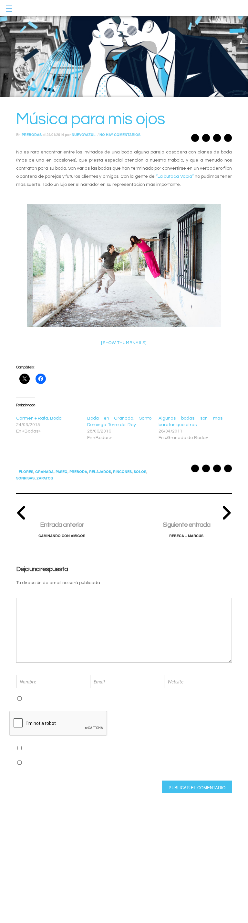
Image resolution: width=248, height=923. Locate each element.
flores (26, 471)
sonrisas (25, 478)
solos (140, 471)
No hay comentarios (119, 134)
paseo (61, 471)
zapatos (44, 478)
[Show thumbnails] (124, 343)
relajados (100, 471)
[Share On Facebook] (228, 139)
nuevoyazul (84, 134)
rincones (122, 471)
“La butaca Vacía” (175, 176)
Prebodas (32, 134)
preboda (78, 471)
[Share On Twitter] (217, 139)
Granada (44, 471)
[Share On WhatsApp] (206, 139)
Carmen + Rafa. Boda (39, 418)
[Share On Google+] (195, 139)
